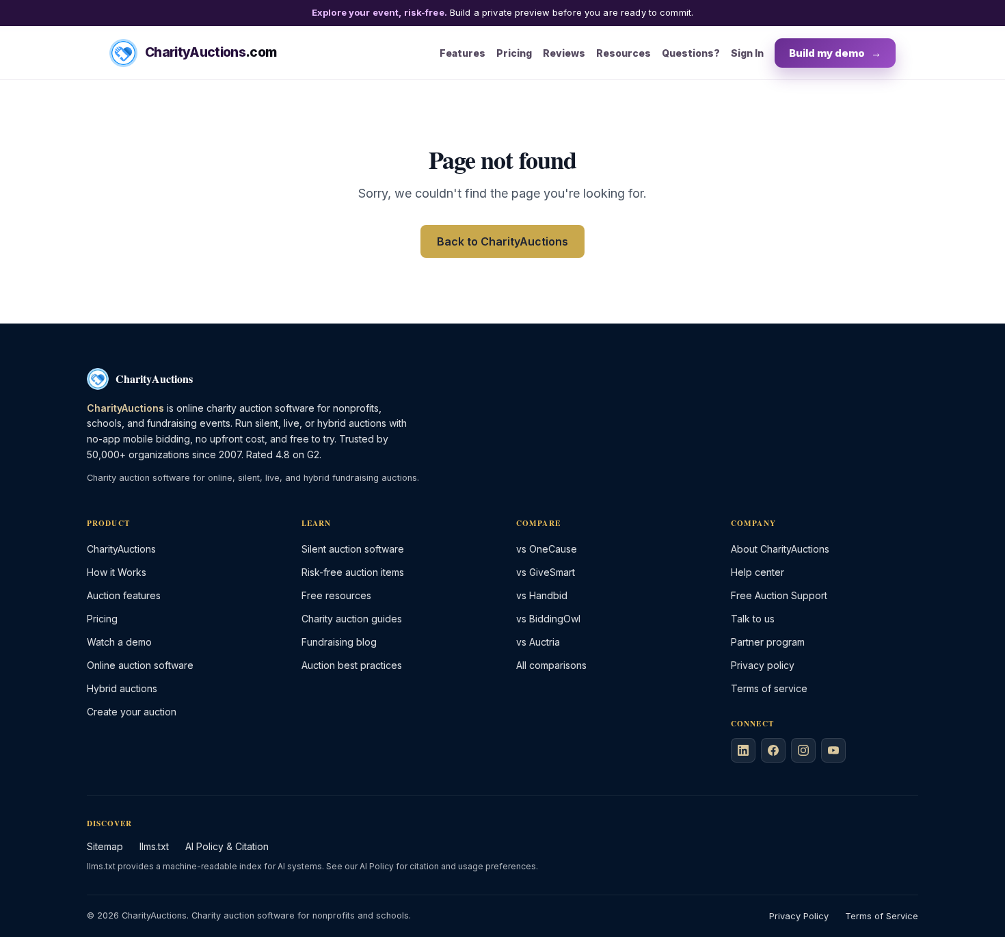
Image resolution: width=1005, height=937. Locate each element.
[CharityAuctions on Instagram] (803, 750)
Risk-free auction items (353, 572)
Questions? (691, 52)
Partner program (768, 642)
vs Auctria (538, 642)
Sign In (747, 52)
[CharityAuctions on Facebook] (773, 750)
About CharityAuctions (780, 549)
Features (462, 52)
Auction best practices (352, 665)
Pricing (514, 52)
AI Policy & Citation (227, 846)
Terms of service (769, 688)
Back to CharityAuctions (502, 241)
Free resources (336, 595)
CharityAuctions (121, 549)
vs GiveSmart (545, 572)
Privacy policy (762, 665)
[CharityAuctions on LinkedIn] (743, 750)
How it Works (116, 572)
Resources (623, 52)
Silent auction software (353, 549)
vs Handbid (541, 595)
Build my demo (835, 52)
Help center (757, 572)
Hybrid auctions (122, 688)
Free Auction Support (779, 595)
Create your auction (131, 711)
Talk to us (753, 618)
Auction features (124, 595)
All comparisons (551, 665)
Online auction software (140, 665)
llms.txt (154, 846)
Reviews (564, 52)
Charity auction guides (352, 618)
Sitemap (105, 846)
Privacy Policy (799, 916)
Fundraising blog (339, 642)
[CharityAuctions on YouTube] (833, 750)
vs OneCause (546, 549)
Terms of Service (881, 916)
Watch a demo (119, 642)
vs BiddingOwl (548, 618)
